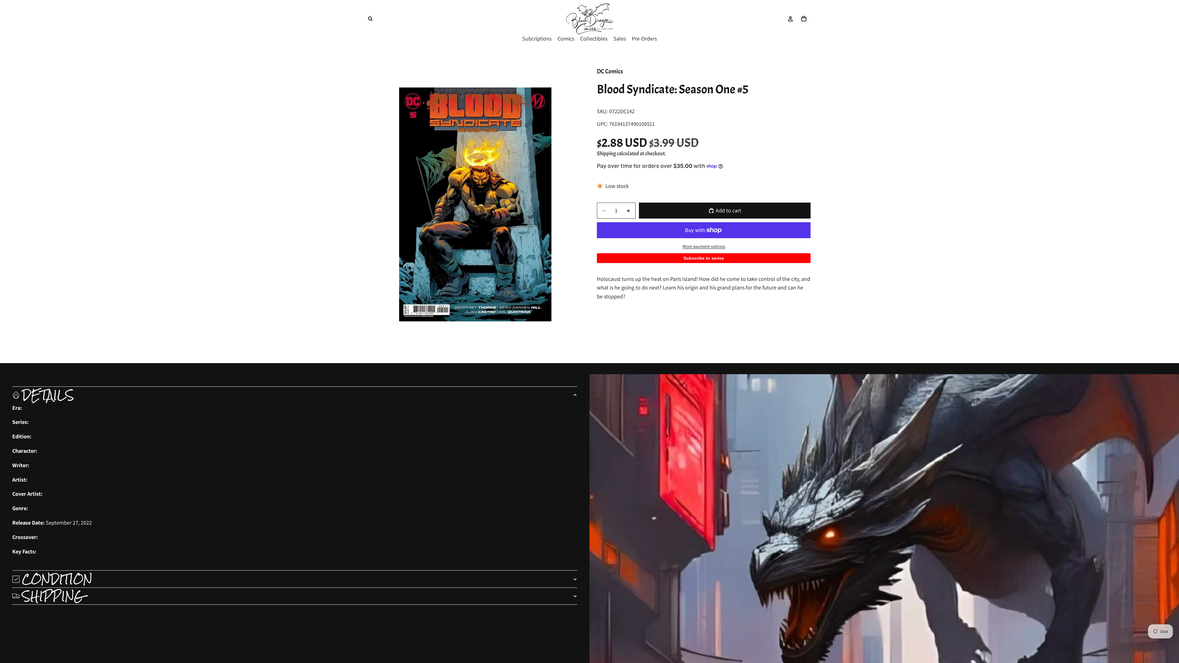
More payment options (704, 246)
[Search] (370, 18)
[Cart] (804, 18)
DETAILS (48, 395)
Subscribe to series (703, 258)
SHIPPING (53, 596)
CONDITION (57, 579)
